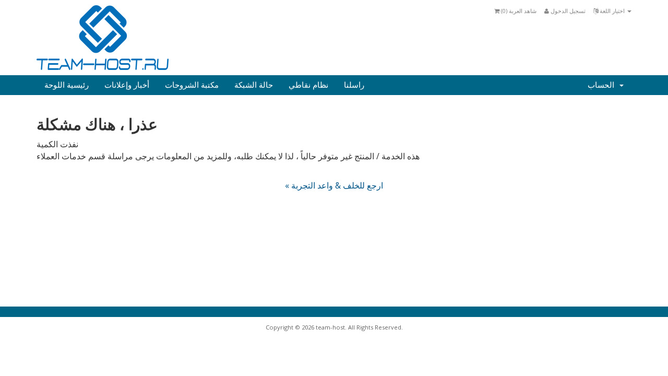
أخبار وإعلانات (126, 85)
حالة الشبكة (253, 85)
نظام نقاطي (308, 85)
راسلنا (354, 85)
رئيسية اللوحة (66, 85)
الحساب (603, 85)
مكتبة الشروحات (192, 85)
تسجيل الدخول (567, 11)
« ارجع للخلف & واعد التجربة (334, 185)
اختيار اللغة (612, 11)
